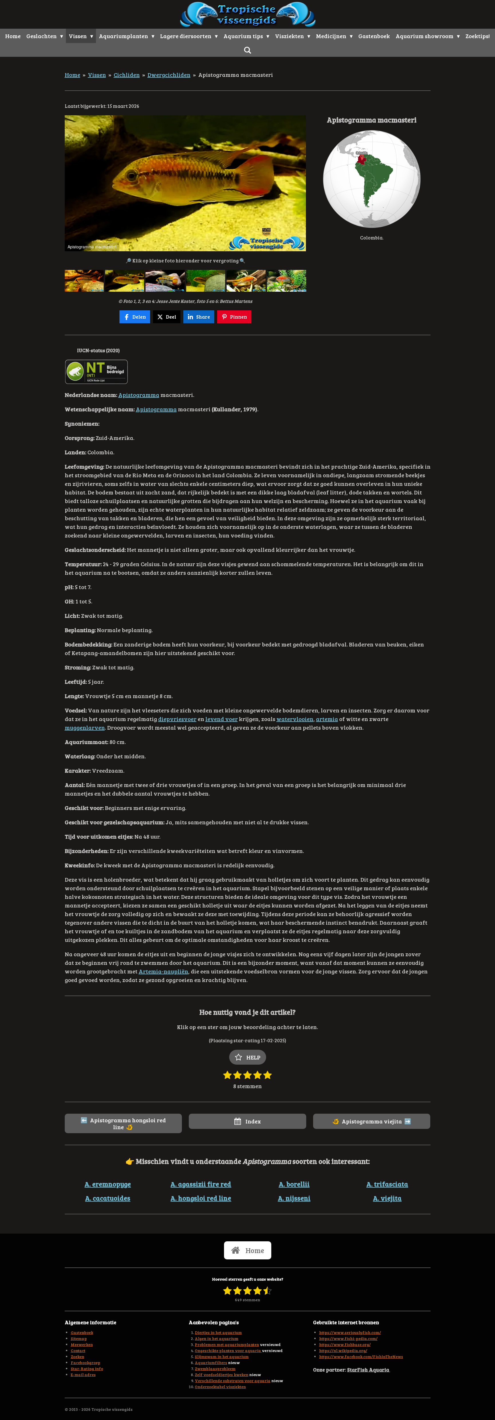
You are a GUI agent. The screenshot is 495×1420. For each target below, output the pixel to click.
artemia (327, 719)
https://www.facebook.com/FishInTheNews (361, 1356)
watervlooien (294, 719)
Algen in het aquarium (216, 1338)
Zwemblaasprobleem (215, 1368)
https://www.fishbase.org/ (345, 1344)
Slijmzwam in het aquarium (222, 1356)
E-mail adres (83, 1374)
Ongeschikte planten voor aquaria (228, 1350)
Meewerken (82, 1344)
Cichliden (127, 75)
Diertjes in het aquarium (218, 1332)
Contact (78, 1350)
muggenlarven (85, 727)
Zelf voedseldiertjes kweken (221, 1374)
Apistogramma (138, 395)
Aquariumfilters (211, 1362)
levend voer (221, 719)
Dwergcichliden (169, 75)
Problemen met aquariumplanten (227, 1344)
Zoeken (77, 1356)
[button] (301, 120)
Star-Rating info (87, 1368)
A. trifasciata (387, 1184)
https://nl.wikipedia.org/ (343, 1350)
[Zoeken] (247, 50)
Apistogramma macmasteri (235, 75)
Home (72, 75)
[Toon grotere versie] (372, 179)
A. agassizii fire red (200, 1184)
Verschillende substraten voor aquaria (232, 1380)
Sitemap (79, 1338)
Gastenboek (82, 1332)
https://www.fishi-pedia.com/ (348, 1338)
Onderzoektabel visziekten (220, 1386)
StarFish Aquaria (368, 1369)
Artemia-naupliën (163, 971)
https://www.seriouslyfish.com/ (350, 1332)
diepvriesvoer (177, 719)
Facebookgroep (85, 1362)
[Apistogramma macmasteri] (84, 281)
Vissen (97, 75)
